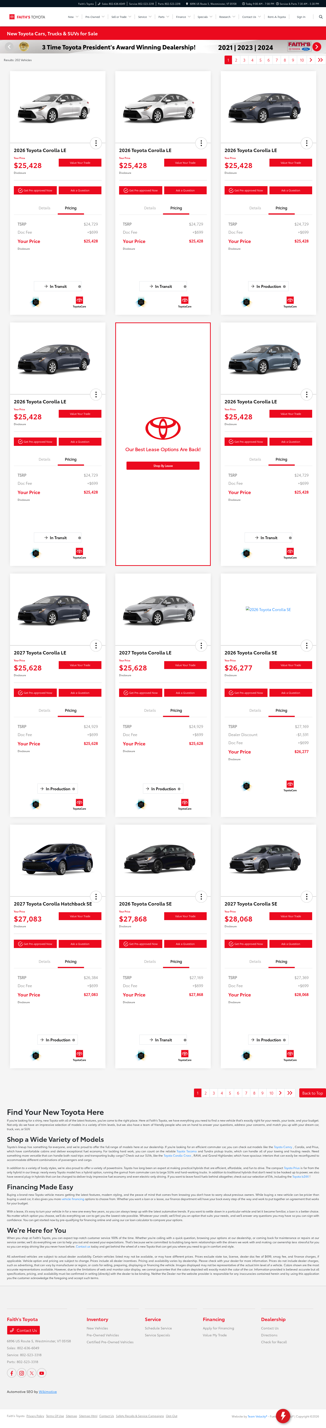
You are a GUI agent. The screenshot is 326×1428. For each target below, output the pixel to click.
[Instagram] (21, 1373)
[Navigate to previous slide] (3, 46)
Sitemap (71, 1416)
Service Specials (157, 1335)
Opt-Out (171, 1416)
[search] (321, 17)
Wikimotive (48, 1391)
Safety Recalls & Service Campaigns (140, 1416)
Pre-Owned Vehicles (103, 1335)
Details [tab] (44, 207)
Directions (269, 1335)
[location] (187, 3)
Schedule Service (158, 1328)
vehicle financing (73, 1199)
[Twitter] (32, 1373)
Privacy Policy (35, 1416)
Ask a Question (80, 190)
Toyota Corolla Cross (178, 1155)
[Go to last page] (320, 59)
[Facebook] (11, 1373)
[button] (96, 143)
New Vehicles (97, 1328)
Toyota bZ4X (301, 1176)
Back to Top (312, 1093)
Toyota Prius (292, 1168)
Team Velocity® (257, 1416)
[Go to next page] (311, 59)
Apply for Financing (218, 1328)
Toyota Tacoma (187, 1151)
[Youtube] (42, 1373)
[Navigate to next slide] (322, 46)
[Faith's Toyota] (28, 16)
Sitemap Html (88, 1416)
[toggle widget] (283, 1416)
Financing (214, 1319)
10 (302, 60)
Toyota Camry (283, 1147)
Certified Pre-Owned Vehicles (110, 1341)
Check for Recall (274, 1341)
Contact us (83, 1246)
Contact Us (26, 1330)
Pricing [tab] (71, 207)
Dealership (273, 1319)
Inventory (97, 1319)
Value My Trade (215, 1335)
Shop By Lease (163, 466)
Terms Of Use (55, 1416)
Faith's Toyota (16, 1416)
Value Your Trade (80, 162)
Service (153, 1319)
